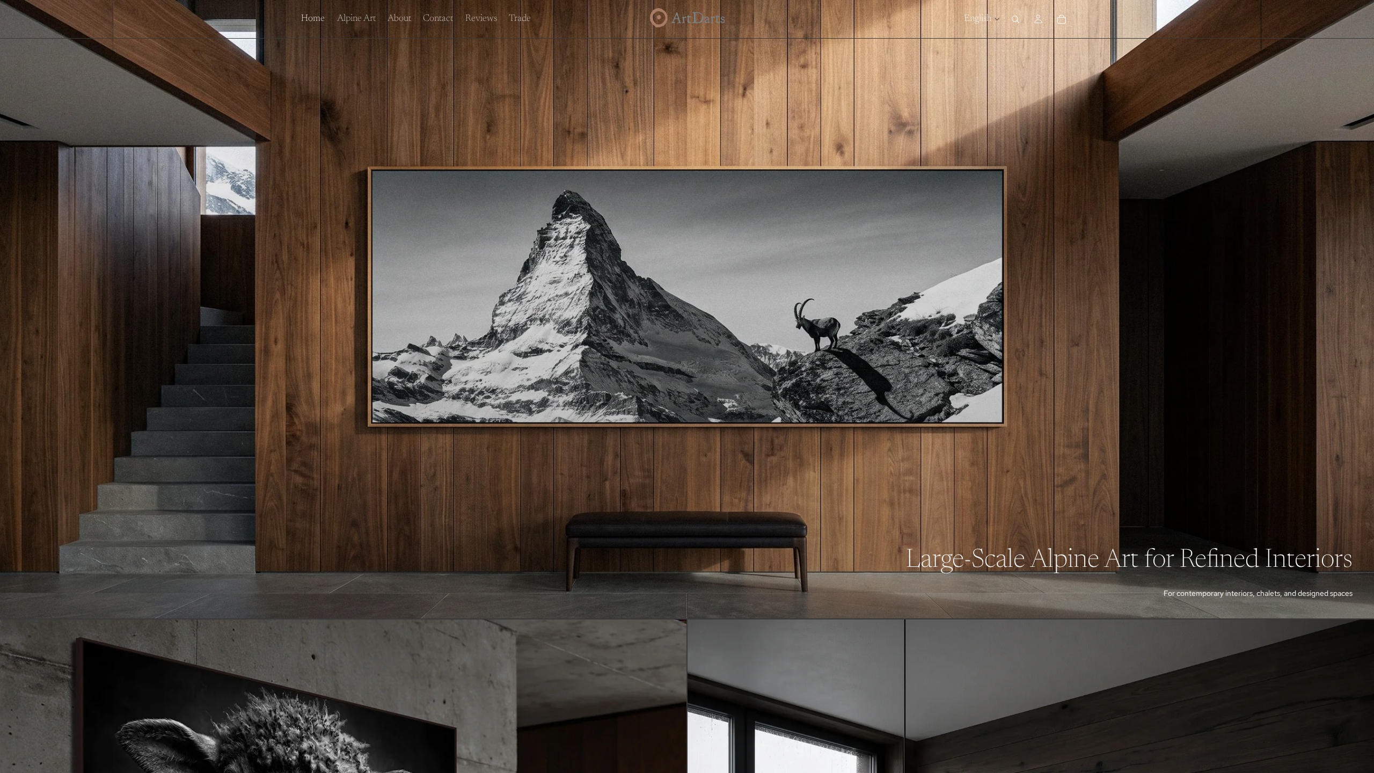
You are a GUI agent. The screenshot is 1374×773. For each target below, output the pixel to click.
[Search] (1015, 19)
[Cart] (1061, 19)
